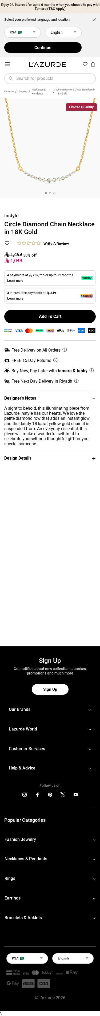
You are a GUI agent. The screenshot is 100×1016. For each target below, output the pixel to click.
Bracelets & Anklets (23, 917)
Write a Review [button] (56, 243)
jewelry (22, 91)
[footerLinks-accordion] (50, 709)
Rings (10, 878)
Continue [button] (42, 47)
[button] (50, 398)
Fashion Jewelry (20, 839)
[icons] (24, 795)
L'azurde (9, 91)
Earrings (13, 898)
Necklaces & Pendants (39, 91)
